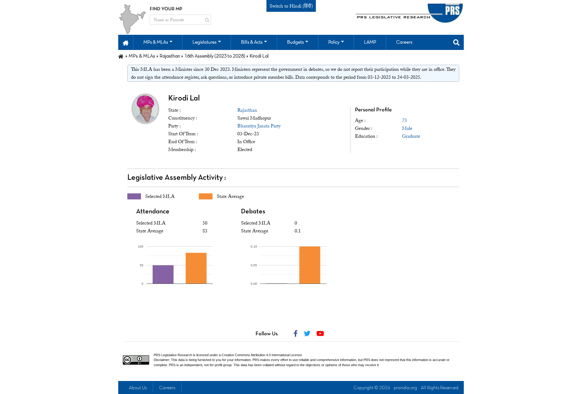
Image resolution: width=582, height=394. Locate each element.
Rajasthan (247, 110)
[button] (125, 42)
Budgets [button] (295, 42)
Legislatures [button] (204, 42)
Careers (167, 388)
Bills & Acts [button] (252, 42)
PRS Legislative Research (173, 355)
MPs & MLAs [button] (155, 42)
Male (407, 128)
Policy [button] (334, 42)
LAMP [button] (370, 42)
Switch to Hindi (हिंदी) (291, 6)
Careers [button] (404, 42)
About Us (138, 388)
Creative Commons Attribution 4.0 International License (262, 355)
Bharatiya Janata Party (259, 126)
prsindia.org (405, 388)
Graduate (411, 136)
